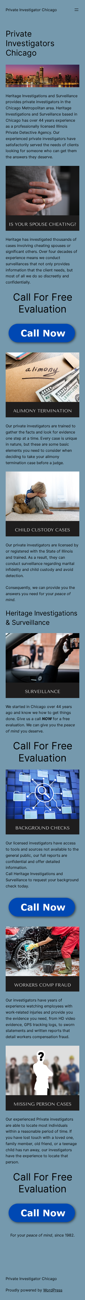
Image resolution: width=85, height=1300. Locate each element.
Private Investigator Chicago (31, 9)
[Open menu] (76, 10)
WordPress (52, 1290)
